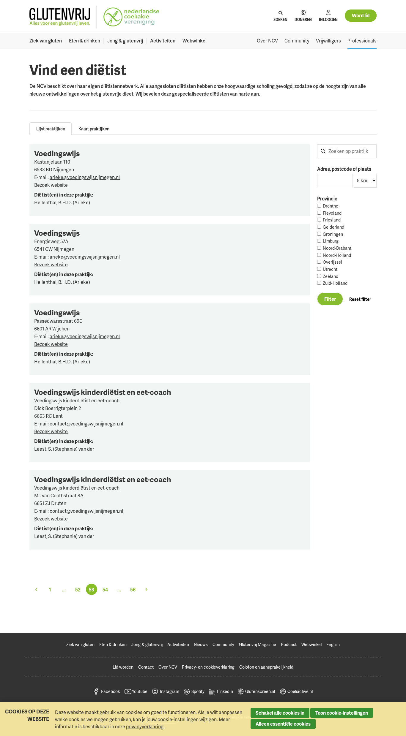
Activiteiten (162, 40)
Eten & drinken (84, 40)
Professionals (362, 40)
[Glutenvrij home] (59, 17)
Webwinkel (194, 40)
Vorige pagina (36, 589)
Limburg (331, 240)
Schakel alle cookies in (280, 713)
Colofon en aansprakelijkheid (266, 667)
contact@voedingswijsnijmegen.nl (86, 423)
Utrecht (330, 269)
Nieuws (201, 644)
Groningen (333, 234)
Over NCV (267, 40)
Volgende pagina (146, 589)
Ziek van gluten (45, 40)
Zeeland (330, 276)
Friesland (332, 219)
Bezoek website (51, 185)
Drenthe (330, 205)
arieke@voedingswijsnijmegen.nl (85, 177)
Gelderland (333, 226)
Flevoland (332, 213)
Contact (146, 667)
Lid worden (123, 667)
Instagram (169, 691)
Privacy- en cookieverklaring (208, 667)
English (333, 644)
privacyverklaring (144, 726)
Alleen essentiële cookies (283, 724)
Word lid (360, 15)
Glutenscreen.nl (260, 691)
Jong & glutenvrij (125, 40)
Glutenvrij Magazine (257, 644)
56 (133, 589)
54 (105, 589)
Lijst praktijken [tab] (50, 129)
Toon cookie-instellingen (341, 713)
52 (77, 589)
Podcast (289, 644)
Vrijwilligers (328, 40)
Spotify (197, 691)
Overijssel (332, 262)
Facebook (110, 691)
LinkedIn (225, 691)
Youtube (139, 691)
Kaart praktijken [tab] (93, 129)
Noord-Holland (337, 255)
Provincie (327, 198)
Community (296, 40)
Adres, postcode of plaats (344, 169)
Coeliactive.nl (300, 691)
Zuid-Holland (335, 283)
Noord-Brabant (337, 248)
